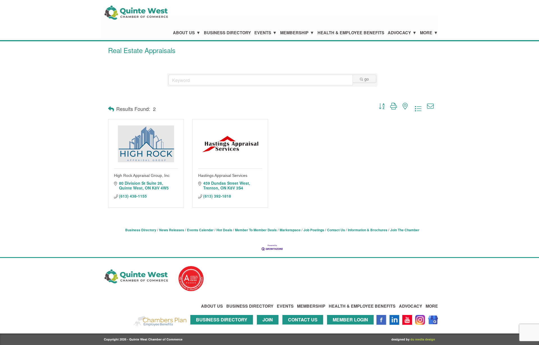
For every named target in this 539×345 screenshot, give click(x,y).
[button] (111, 108)
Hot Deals (224, 230)
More (426, 33)
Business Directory (227, 33)
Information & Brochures (367, 230)
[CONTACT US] (304, 327)
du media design (422, 339)
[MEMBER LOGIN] (351, 327)
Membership (294, 33)
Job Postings (313, 230)
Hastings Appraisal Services (222, 175)
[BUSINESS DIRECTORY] (223, 327)
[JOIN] (269, 327)
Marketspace (290, 230)
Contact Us (336, 230)
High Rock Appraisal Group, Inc (142, 175)
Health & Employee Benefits (351, 33)
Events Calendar (200, 230)
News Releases (171, 230)
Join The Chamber (404, 230)
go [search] (366, 79)
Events (262, 33)
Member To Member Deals (256, 230)
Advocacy (399, 33)
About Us (184, 33)
